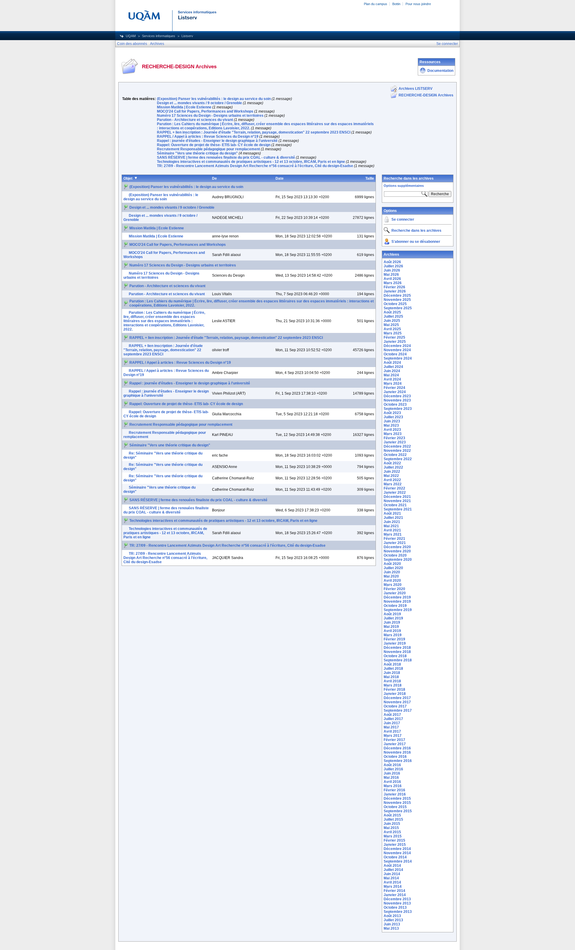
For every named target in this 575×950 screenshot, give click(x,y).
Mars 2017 (393, 736)
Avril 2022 (392, 480)
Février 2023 (394, 438)
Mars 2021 (393, 534)
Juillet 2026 (393, 266)
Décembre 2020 (397, 547)
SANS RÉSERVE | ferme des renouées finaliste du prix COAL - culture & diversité (226, 157)
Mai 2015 (391, 828)
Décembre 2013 (397, 899)
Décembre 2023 (397, 396)
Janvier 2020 (395, 593)
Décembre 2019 (397, 597)
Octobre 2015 (395, 807)
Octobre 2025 (395, 304)
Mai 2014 (391, 878)
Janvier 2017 (395, 744)
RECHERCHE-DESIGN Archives (426, 95)
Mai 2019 (391, 627)
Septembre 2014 (398, 861)
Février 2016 (394, 790)
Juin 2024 (392, 371)
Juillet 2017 (393, 719)
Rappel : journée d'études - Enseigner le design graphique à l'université (217, 141)
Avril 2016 (392, 782)
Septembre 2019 (398, 610)
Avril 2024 (392, 379)
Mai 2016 (391, 777)
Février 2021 (394, 539)
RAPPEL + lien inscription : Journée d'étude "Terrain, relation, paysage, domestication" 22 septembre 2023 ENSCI (253, 132)
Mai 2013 (391, 928)
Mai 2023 (391, 425)
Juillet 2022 (393, 467)
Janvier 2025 (395, 342)
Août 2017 (392, 715)
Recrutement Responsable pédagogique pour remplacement (208, 149)
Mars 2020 (393, 585)
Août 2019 (392, 614)
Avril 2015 (392, 832)
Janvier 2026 (395, 291)
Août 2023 (392, 413)
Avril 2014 (392, 882)
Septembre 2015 (398, 811)
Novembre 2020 (397, 551)
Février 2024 (394, 388)
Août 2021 (392, 513)
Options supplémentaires (404, 185)
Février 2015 (394, 840)
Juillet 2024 (393, 367)
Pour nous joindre (418, 4)
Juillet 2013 (393, 920)
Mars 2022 (393, 484)
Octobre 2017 (395, 706)
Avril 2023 (392, 430)
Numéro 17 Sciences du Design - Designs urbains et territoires (210, 115)
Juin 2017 (392, 723)
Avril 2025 (392, 329)
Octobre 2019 (395, 606)
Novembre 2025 (397, 300)
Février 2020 (394, 589)
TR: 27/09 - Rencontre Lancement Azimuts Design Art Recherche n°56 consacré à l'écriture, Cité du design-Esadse (255, 166)
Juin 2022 (392, 471)
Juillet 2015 (393, 819)
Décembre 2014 (397, 849)
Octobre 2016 (395, 756)
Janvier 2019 (395, 643)
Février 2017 (394, 740)
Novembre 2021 (397, 501)
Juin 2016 (392, 773)
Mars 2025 (393, 333)
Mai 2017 (391, 727)
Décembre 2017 (397, 698)
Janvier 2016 (395, 794)
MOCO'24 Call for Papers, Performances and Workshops (205, 111)
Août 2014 (392, 865)
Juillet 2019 (393, 618)
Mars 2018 (393, 685)
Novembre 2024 (397, 350)
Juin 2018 (392, 673)
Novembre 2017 (397, 702)
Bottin (396, 4)
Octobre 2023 (395, 404)
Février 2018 (394, 689)
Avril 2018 (392, 681)
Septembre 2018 (398, 660)
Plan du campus (375, 4)
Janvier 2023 (395, 442)
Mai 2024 (391, 375)
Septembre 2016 (398, 761)
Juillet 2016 (393, 769)
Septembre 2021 (398, 509)
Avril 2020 (392, 580)
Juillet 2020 (393, 568)
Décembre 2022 (397, 446)
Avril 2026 (392, 279)
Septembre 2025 (398, 308)
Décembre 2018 (397, 648)
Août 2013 (392, 916)
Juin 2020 (392, 572)
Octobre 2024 (395, 354)
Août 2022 (392, 463)
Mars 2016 (393, 786)
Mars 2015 (393, 836)
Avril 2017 (392, 731)
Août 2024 (392, 362)
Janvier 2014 (395, 895)
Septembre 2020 (398, 559)
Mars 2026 (393, 283)
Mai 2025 (391, 325)
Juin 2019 (392, 622)
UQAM (131, 36)
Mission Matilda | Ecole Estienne (184, 107)
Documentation (440, 71)
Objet (127, 178)
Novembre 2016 (397, 752)
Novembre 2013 (397, 903)
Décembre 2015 (397, 798)
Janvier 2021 (395, 543)
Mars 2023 (393, 434)
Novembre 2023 (397, 400)
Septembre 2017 (398, 710)
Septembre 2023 (398, 409)
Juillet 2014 (393, 870)
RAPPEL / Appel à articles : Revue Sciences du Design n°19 (207, 136)
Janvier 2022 (395, 492)
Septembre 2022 (398, 459)
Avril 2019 (392, 631)
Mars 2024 (393, 383)
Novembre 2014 (397, 853)
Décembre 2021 (397, 497)
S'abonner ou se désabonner (415, 242)
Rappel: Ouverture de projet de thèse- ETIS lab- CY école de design (213, 145)
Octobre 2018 (395, 656)
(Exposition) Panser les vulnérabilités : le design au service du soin (214, 99)
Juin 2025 (392, 321)
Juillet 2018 (393, 668)
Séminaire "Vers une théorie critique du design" (197, 153)
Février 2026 (394, 287)
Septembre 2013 (398, 912)
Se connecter (402, 219)
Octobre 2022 (395, 455)
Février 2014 (394, 891)
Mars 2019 (393, 635)
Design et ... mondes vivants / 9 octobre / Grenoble (199, 103)
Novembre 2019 (397, 601)
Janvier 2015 (395, 845)
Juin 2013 (392, 924)
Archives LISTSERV (415, 89)
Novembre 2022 (397, 451)
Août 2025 (392, 312)
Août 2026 (392, 262)
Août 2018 (392, 664)
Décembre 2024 (397, 346)
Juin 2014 (392, 874)
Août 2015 (392, 815)
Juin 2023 (392, 421)
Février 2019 (394, 639)
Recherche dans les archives (409, 178)
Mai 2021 (391, 526)
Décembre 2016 (397, 748)
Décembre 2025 (397, 295)
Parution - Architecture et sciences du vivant (195, 120)
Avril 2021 (392, 530)
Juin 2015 (392, 824)
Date (280, 178)
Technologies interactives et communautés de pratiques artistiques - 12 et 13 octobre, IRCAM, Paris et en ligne (251, 162)
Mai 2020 (391, 576)
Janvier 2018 (395, 694)
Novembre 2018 (397, 652)
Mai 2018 (391, 677)
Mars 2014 (393, 886)
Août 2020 (392, 564)
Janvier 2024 (395, 392)
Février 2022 (394, 488)
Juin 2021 (392, 522)
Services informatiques (158, 36)
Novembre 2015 (397, 803)
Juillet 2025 (393, 316)
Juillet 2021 (393, 518)
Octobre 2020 (395, 555)
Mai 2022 (391, 476)
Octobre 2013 (395, 907)
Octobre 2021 (395, 505)
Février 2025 (394, 337)
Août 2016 (392, 765)
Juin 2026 (392, 270)
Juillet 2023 (393, 417)
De (214, 178)
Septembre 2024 (398, 358)
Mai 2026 (391, 274)
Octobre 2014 (395, 857)
